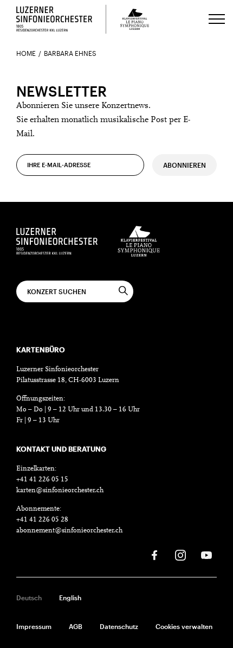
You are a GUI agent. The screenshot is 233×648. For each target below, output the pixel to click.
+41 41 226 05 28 (42, 519)
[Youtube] (206, 555)
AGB (75, 626)
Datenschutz (119, 626)
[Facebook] (154, 555)
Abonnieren (184, 165)
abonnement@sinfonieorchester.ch (69, 530)
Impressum (33, 626)
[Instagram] (180, 555)
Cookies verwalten (184, 626)
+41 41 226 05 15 (42, 479)
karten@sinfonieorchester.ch (59, 490)
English (70, 597)
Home (26, 53)
